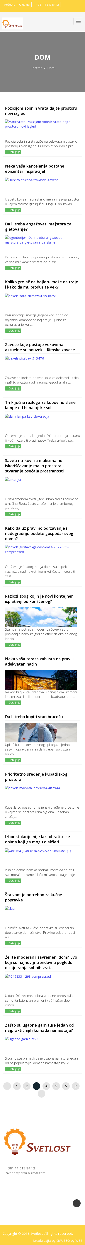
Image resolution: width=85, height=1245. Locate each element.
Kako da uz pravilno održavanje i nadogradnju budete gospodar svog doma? (39, 533)
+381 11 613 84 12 (47, 5)
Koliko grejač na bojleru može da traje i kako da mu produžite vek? (41, 284)
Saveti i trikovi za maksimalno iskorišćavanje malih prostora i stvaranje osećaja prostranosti (34, 466)
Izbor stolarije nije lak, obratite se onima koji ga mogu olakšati (37, 839)
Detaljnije (14, 152)
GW (59, 1240)
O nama (24, 5)
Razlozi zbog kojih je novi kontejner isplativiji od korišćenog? (39, 598)
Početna (9, 5)
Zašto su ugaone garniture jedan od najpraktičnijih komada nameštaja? (39, 1027)
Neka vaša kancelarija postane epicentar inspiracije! (34, 168)
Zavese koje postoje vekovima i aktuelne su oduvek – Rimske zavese (40, 347)
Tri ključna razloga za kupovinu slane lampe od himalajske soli (40, 405)
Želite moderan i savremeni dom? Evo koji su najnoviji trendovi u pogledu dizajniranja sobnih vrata (41, 962)
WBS (78, 1240)
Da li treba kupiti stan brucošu (34, 716)
